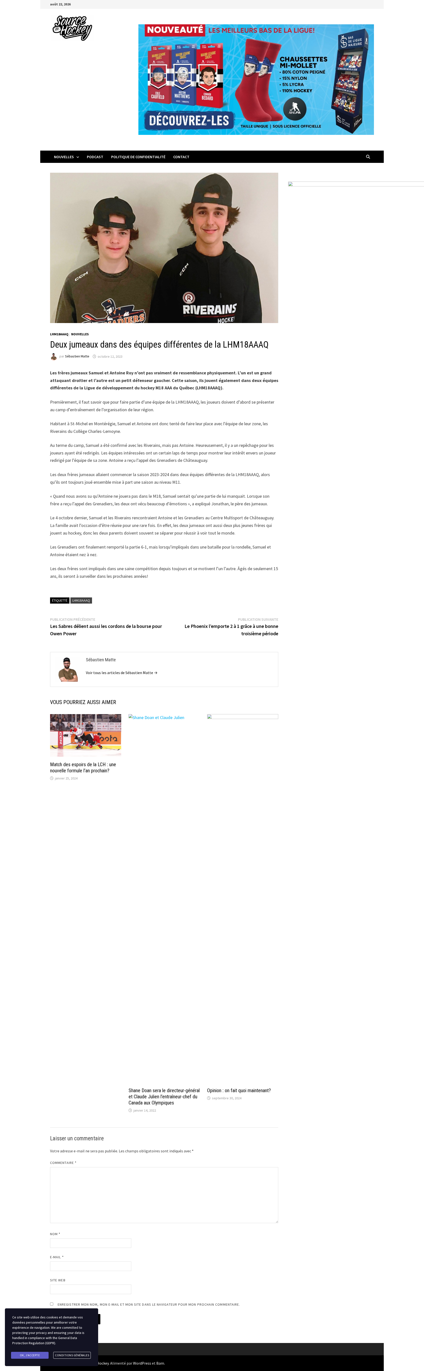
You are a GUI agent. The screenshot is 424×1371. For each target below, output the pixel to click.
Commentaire (63, 1162)
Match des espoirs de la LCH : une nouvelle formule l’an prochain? (83, 768)
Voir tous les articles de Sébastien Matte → (122, 672)
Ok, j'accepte (30, 1355)
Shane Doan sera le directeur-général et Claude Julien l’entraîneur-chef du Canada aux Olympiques (164, 1097)
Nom (55, 1234)
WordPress (142, 1363)
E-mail (57, 1257)
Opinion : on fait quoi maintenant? (239, 1090)
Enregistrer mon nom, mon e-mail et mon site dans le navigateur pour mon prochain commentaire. (149, 1304)
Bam (160, 1363)
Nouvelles (64, 156)
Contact (181, 156)
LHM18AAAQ (59, 334)
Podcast (95, 156)
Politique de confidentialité (138, 156)
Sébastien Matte (77, 356)
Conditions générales (72, 1355)
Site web (58, 1280)
